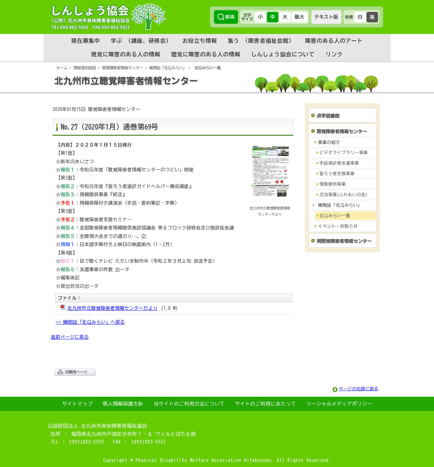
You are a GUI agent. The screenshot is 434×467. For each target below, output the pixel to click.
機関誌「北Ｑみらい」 (167, 68)
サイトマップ (77, 403)
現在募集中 (85, 40)
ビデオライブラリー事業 (343, 152)
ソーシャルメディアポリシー (339, 403)
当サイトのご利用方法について (189, 403)
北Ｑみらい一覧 (208, 68)
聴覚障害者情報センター (122, 68)
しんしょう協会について (283, 54)
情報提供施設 (85, 68)
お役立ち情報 (199, 40)
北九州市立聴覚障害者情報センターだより (112, 308)
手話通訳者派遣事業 (339, 163)
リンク (334, 54)
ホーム (61, 68)
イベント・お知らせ (338, 226)
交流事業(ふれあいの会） (344, 194)
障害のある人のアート (334, 40)
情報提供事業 (332, 184)
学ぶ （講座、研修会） (141, 40)
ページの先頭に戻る (358, 389)
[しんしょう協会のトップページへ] (108, 16)
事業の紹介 (329, 142)
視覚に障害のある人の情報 (125, 54)
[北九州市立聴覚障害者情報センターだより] (270, 203)
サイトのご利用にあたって (265, 403)
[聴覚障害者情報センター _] (217, 90)
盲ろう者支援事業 (337, 173)
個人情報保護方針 (123, 403)
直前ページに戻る (70, 337)
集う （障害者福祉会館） (261, 40)
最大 (299, 17)
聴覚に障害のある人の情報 (205, 54)
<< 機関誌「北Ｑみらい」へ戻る (90, 322)
